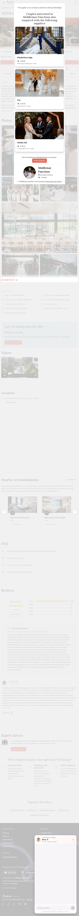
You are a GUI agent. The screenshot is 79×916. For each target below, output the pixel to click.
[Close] (61, 6)
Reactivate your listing (53, 181)
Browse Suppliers (39, 160)
